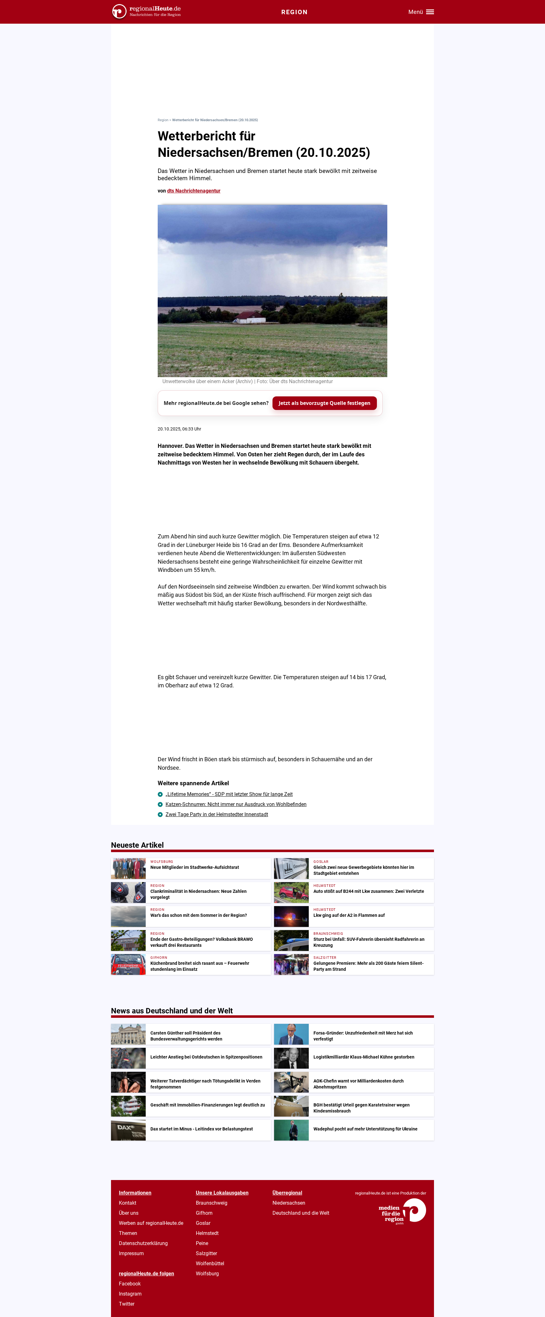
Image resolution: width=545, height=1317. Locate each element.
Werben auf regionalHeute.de (151, 1223)
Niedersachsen (288, 1203)
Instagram (130, 1294)
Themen (128, 1233)
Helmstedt (207, 1233)
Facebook (130, 1284)
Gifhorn (204, 1213)
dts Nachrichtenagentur (193, 191)
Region (163, 120)
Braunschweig (211, 1203)
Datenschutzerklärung (143, 1243)
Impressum (131, 1253)
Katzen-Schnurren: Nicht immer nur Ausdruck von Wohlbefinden (236, 804)
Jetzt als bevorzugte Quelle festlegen (325, 403)
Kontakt (127, 1203)
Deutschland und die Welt (300, 1213)
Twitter (126, 1304)
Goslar (203, 1223)
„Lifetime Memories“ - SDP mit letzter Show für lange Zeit (229, 794)
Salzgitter (206, 1253)
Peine (202, 1243)
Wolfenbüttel (210, 1264)
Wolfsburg (207, 1274)
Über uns (128, 1213)
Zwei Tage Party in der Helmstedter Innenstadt (217, 814)
